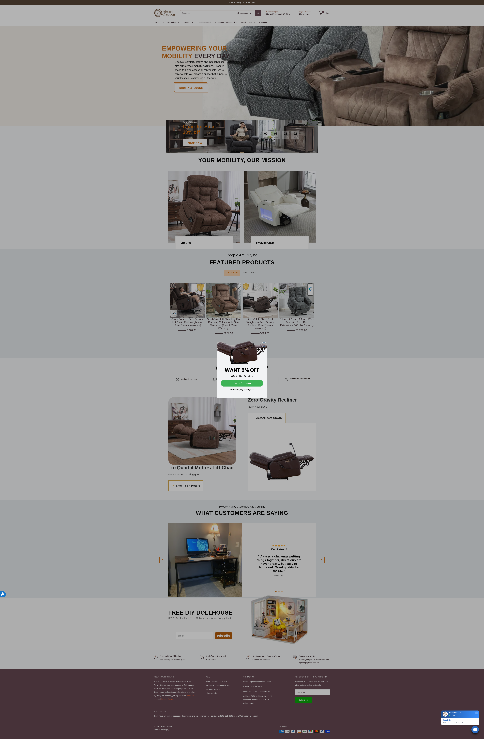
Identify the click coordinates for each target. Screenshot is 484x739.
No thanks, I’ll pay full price (242, 389)
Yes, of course (242, 383)
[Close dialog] (264, 344)
